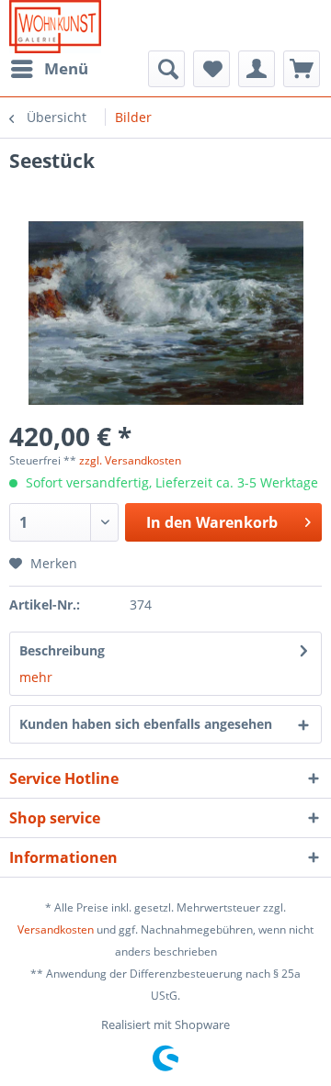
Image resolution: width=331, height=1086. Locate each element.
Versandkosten (55, 929)
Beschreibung (62, 650)
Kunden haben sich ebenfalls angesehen (145, 724)
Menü (66, 68)
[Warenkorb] (301, 68)
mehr (35, 677)
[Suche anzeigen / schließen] (166, 68)
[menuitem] (48, 68)
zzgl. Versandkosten (130, 460)
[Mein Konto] (256, 68)
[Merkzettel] (211, 68)
